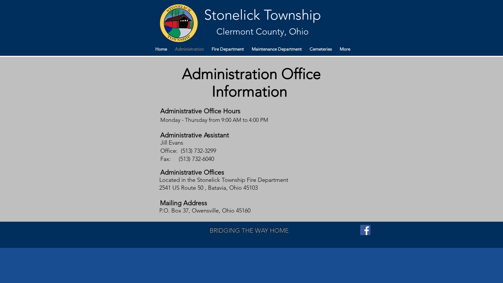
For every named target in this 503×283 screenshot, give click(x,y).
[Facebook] (365, 230)
